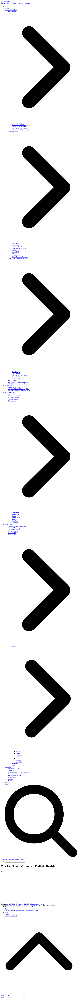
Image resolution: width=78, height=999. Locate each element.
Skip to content (5, 1)
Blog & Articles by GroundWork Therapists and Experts (21, 910)
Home (6, 909)
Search (3, 861)
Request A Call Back (11, 916)
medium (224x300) (24, 904)
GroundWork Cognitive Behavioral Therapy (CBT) (22, 906)
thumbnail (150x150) (37, 904)
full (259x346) (13, 904)
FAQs (6, 912)
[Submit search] (24, 862)
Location (7, 914)
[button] (12, 860)
